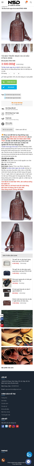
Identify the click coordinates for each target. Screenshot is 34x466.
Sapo (20, 464)
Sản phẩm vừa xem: (7, 367)
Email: (3, 389)
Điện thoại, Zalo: (6, 386)
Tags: (2, 94)
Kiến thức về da (5, 412)
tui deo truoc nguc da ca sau (13, 94)
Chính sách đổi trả (21, 129)
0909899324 (15, 386)
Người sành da (22, 462)
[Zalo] (29, 454)
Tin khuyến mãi (5, 415)
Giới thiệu (4, 400)
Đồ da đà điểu (5, 409)
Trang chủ (4, 6)
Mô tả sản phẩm (8, 129)
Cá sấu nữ (4, 406)
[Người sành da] (14, 3)
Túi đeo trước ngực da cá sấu (13, 97)
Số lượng (4, 73)
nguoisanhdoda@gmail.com (13, 389)
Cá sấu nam (4, 403)
